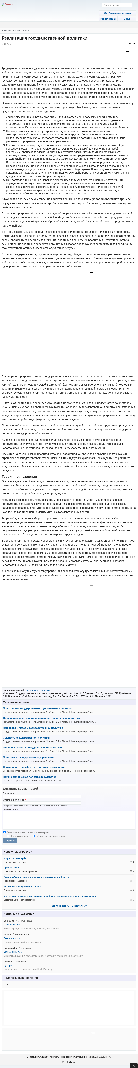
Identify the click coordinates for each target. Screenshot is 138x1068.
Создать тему (79, 905)
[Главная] (7, 4)
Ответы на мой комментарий (51, 836)
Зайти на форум (60, 905)
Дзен (6, 984)
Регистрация (108, 18)
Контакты (54, 1056)
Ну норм (8, 965)
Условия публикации (37, 1056)
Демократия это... (13, 938)
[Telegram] (134, 43)
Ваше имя (9, 793)
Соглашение (80, 1056)
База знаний (8, 30)
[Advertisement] (69, 58)
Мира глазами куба (15, 858)
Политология (23, 30)
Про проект (66, 1056)
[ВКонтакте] (130, 43)
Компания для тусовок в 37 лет (22, 886)
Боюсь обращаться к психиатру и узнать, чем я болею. (37, 877)
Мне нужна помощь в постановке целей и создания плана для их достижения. (50, 896)
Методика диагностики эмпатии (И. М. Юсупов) (28, 969)
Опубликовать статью (117, 13)
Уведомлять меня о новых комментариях (28, 832)
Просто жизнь (12, 867)
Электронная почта (14, 800)
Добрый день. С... (13, 952)
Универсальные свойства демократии (23, 942)
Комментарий (11, 809)
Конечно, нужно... (13, 924)
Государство (31, 690)
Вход (127, 18)
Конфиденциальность (100, 1056)
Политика (45, 690)
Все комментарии (19, 836)
